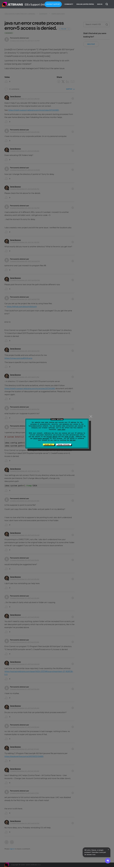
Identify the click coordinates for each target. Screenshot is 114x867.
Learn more (61, 429)
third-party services (41, 438)
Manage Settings (63, 444)
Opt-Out (72, 440)
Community (68, 4)
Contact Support (53, 4)
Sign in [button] (99, 4)
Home (12, 4)
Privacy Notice (52, 437)
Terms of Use (69, 437)
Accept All (48, 444)
